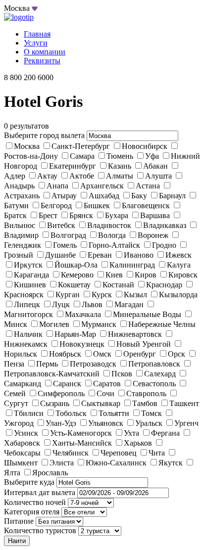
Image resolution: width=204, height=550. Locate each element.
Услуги (36, 43)
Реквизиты (42, 60)
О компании (44, 51)
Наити (17, 541)
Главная (37, 34)
